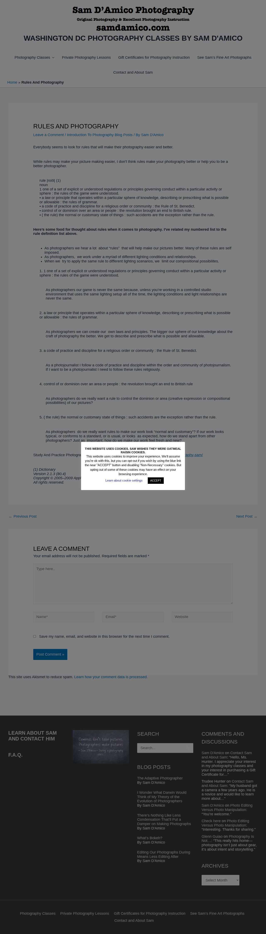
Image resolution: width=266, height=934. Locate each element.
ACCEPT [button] (155, 480)
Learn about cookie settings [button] (124, 480)
